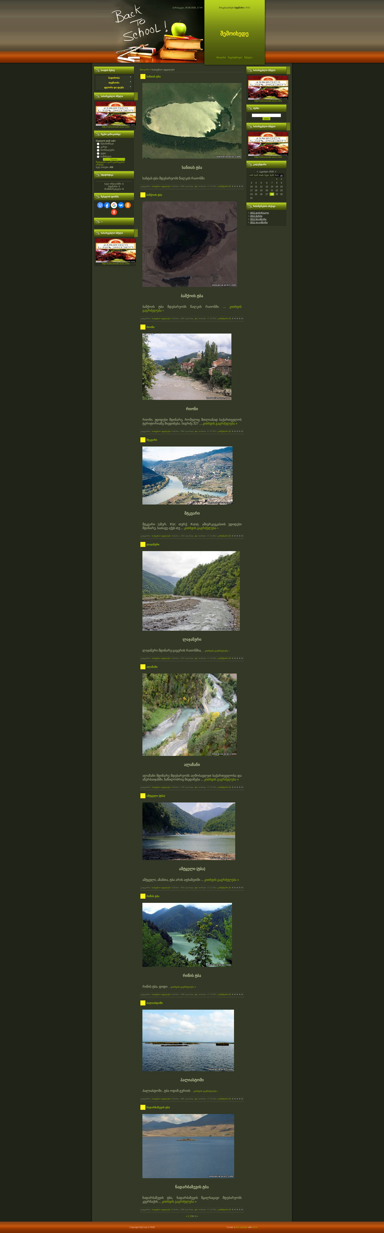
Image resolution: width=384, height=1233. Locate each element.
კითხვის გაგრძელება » (220, 423)
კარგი (104, 147)
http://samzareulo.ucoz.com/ (116, 127)
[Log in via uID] (100, 205)
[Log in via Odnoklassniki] (128, 205)
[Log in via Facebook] (107, 205)
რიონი (150, 327)
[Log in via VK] (121, 205)
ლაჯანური (152, 544)
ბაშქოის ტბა (154, 194)
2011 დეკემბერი (259, 222)
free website (241, 1227)
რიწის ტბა (152, 896)
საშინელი (106, 156)
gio (196, 186)
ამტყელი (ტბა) (155, 795)
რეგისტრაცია (235, 57)
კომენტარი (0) (224, 186)
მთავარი (221, 57)
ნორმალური (107, 150)
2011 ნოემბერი (258, 219)
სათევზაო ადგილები (161, 186)
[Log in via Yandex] (114, 212)
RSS (248, 7)
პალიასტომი (154, 1002)
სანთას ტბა (153, 76)
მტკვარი (151, 439)
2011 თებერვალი (259, 213)
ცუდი (103, 153)
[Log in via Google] (114, 205)
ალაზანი (152, 666)
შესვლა (248, 57)
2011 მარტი (256, 216)
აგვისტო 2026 (266, 171)
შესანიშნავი (107, 143)
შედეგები (101, 162)
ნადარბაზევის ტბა (158, 1107)
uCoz (255, 1227)
